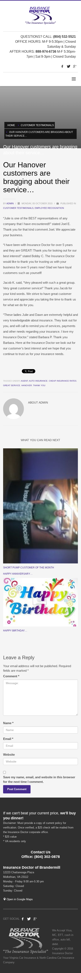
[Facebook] (62, 66)
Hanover (26, 385)
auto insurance (38, 381)
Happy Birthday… (15, 630)
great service (11, 385)
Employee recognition (49, 208)
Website (9, 754)
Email (8, 739)
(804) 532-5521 (64, 36)
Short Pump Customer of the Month (28, 567)
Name (8, 723)
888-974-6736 (46, 51)
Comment (11, 676)
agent (24, 381)
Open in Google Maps (19, 899)
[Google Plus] (75, 66)
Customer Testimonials (18, 208)
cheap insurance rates (62, 381)
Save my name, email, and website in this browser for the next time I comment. (39, 779)
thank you (39, 385)
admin (10, 203)
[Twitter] (68, 66)
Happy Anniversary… (18, 573)
